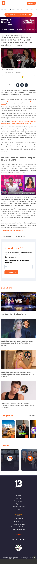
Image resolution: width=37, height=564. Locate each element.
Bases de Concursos (18, 506)
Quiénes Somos (18, 518)
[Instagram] (13, 540)
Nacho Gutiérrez (21, 236)
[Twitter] (16, 540)
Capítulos (20, 9)
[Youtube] (24, 540)
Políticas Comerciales (18, 524)
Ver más (32, 415)
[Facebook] (20, 540)
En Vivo (30, 3)
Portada (3, 9)
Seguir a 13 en (17, 77)
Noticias (11, 29)
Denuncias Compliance (18, 530)
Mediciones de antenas (18, 527)
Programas (11, 9)
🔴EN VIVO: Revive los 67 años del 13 (19, 15)
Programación (29, 9)
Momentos (27, 29)
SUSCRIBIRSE (11, 272)
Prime (34, 29)
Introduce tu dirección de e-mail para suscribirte (16, 262)
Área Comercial (18, 521)
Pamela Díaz (7, 236)
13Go (18, 509)
